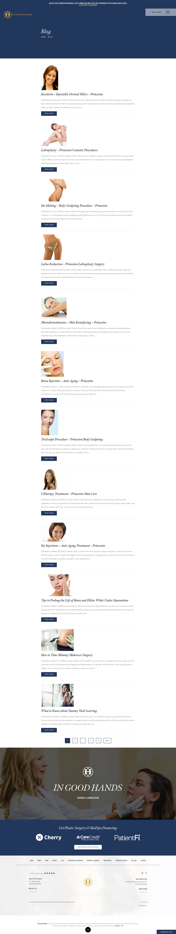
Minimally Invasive (93, 860)
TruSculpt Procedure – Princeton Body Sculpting (72, 439)
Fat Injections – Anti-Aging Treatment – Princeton (73, 546)
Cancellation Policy (143, 905)
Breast (54, 860)
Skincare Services (121, 860)
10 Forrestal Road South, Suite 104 (136, 883)
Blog (50, 37)
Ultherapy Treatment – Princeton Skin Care (69, 494)
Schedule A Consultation (88, 797)
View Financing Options (88, 847)
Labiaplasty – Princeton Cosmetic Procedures (69, 150)
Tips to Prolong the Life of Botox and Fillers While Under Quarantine (85, 600)
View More (49, 113)
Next (107, 741)
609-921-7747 (119, 926)
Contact (143, 860)
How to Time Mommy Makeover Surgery (67, 655)
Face (62, 860)
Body (46, 860)
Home (43, 37)
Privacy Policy (144, 902)
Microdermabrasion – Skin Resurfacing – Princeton (73, 323)
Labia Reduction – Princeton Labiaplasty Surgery (73, 264)
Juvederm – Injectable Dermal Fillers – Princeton (72, 94)
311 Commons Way (35, 882)
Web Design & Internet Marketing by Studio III (65, 902)
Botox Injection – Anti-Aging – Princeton (67, 381)
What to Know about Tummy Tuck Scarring (69, 711)
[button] (88, 929)
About (39, 860)
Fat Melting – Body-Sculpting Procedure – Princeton (74, 206)
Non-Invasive (108, 860)
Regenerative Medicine (75, 860)
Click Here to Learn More (88, 5)
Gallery (134, 860)
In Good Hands (88, 788)
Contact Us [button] (166, 932)
